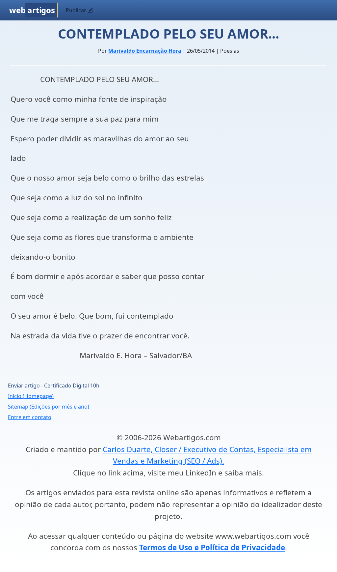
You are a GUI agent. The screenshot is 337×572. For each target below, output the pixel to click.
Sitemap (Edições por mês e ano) (48, 406)
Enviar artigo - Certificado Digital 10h (53, 385)
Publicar (77, 10)
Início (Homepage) (31, 396)
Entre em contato (29, 417)
